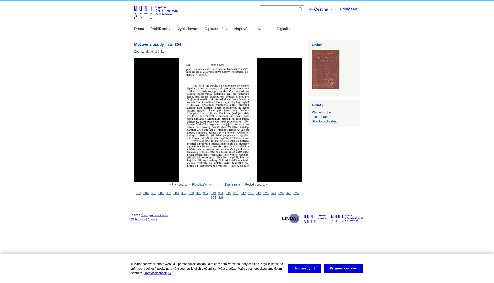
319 (258, 193)
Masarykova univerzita (154, 215)
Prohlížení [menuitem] (158, 29)
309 (183, 193)
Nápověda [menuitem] (243, 29)
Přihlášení (349, 9)
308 (176, 193)
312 (205, 193)
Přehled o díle (321, 112)
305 (153, 193)
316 (236, 193)
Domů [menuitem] (139, 29)
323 (288, 193)
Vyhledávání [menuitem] (188, 29)
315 (228, 193)
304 (146, 193)
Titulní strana (320, 116)
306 (161, 193)
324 (296, 193)
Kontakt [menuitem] (264, 29)
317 (243, 193)
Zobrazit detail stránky (149, 51)
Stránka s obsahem (325, 121)
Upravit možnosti (155, 273)
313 (213, 193)
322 (281, 193)
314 (220, 193)
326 (221, 197)
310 (191, 193)
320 (266, 193)
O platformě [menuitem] (214, 29)
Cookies (152, 219)
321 (273, 193)
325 (213, 197)
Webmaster (138, 219)
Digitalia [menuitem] (283, 29)
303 (138, 193)
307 (168, 193)
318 (251, 193)
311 (198, 193)
